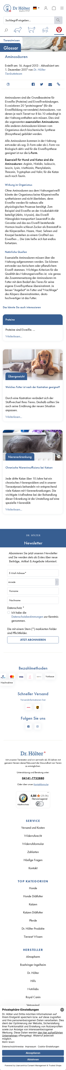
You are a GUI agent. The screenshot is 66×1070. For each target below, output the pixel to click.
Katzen (33, 904)
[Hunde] (18, 30)
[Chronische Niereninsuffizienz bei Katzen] (33, 445)
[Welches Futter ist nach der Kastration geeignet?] (33, 364)
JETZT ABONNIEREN (33, 640)
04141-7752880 (33, 778)
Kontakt (33, 868)
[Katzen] (32, 30)
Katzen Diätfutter (33, 912)
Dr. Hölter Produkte (33, 928)
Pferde (33, 920)
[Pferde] (45, 30)
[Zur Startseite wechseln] (11, 8)
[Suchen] (58, 20)
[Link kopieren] (57, 84)
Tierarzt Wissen (33, 937)
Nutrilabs (33, 989)
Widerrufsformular (33, 844)
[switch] (40, 803)
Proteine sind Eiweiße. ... (20, 330)
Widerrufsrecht (33, 836)
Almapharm (33, 957)
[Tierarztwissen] (59, 30)
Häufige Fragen (33, 860)
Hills (33, 981)
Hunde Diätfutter (33, 896)
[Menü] (62, 8)
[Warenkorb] (54, 8)
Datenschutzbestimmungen (27, 617)
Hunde (33, 888)
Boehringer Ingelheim (33, 965)
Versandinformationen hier (33, 699)
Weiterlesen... (13, 336)
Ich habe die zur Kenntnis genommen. (34, 616)
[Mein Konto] (46, 8)
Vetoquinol (33, 1005)
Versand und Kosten (33, 828)
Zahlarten (33, 852)
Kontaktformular (41, 784)
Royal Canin (33, 997)
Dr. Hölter (33, 973)
